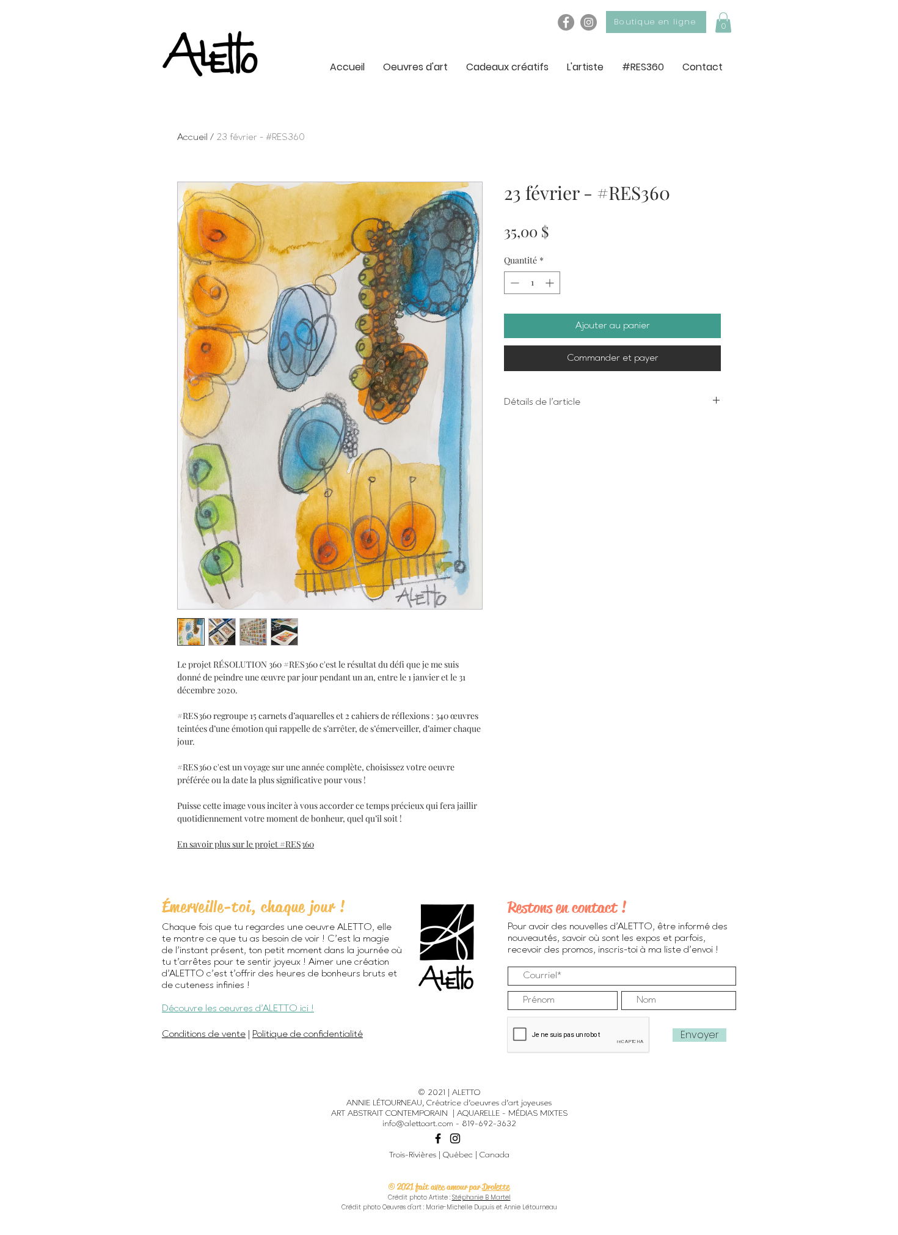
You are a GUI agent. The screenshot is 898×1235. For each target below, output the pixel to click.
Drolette (495, 1187)
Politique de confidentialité (307, 1034)
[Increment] (550, 282)
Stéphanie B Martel (481, 1197)
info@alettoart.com (417, 1123)
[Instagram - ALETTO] (588, 22)
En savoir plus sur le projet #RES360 (245, 844)
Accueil (192, 137)
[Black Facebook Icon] (438, 1138)
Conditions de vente (204, 1034)
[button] (723, 22)
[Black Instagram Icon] (455, 1138)
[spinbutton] (532, 282)
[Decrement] (513, 282)
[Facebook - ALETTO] (566, 22)
